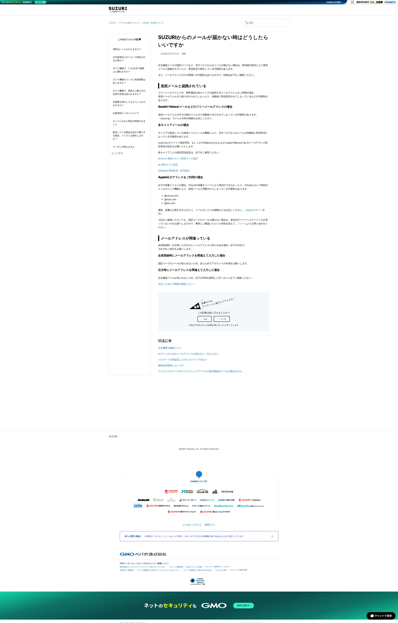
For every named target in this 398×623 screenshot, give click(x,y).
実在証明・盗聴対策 (127, 570)
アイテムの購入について (129, 23)
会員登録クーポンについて (126, 113)
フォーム (242, 223)
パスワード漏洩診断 (176, 567)
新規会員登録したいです (171, 365)
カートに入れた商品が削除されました (129, 123)
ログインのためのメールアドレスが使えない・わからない (188, 353)
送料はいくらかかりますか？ (127, 49)
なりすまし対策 (221, 570)
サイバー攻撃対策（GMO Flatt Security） (198, 570)
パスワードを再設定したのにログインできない (182, 359)
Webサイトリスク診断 (194, 567)
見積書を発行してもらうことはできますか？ (129, 103)
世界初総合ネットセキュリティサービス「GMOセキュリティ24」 (143, 567)
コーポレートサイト (192, 524)
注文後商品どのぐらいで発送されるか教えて (129, 59)
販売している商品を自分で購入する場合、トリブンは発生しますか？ (129, 135)
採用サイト (210, 524)
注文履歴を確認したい (169, 347)
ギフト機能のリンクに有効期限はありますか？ (129, 81)
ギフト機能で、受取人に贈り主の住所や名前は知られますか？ (129, 92)
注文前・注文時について (153, 23)
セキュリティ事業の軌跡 (238, 570)
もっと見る (117, 153)
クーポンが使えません (124, 146)
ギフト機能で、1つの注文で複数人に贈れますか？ (128, 70)
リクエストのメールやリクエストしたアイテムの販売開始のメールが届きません (200, 371)
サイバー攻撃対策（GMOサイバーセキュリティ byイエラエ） (158, 570)
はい (206, 319)
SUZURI (112, 23)
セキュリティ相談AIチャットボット (217, 566)
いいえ (223, 319)
